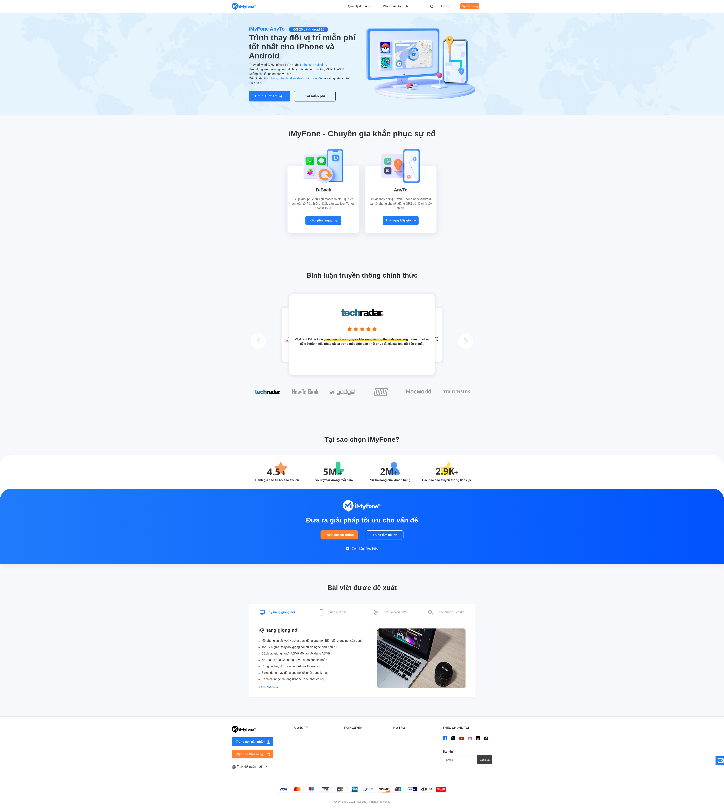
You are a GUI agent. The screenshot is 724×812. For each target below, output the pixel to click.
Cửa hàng (472, 6)
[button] (258, 341)
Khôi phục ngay (321, 220)
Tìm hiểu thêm (266, 96)
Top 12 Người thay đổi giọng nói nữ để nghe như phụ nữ (299, 647)
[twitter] (453, 738)
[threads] (478, 738)
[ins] (470, 738)
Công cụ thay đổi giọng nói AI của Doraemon (291, 666)
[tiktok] (486, 738)
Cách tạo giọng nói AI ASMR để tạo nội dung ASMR (296, 653)
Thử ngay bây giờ (399, 220)
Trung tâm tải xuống (339, 534)
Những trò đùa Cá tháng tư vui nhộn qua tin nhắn (294, 659)
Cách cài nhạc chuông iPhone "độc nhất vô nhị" (293, 679)
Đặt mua (484, 759)
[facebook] (445, 738)
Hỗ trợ (445, 6)
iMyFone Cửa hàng (249, 754)
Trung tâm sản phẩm (250, 741)
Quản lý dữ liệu (358, 6)
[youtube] (461, 738)
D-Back (323, 189)
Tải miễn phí (315, 96)
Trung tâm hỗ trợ (385, 534)
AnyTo (401, 189)
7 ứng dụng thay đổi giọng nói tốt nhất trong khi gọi (295, 672)
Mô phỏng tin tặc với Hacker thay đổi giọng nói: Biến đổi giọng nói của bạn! (312, 640)
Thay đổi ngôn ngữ (250, 766)
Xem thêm (267, 687)
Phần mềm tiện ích (395, 6)
